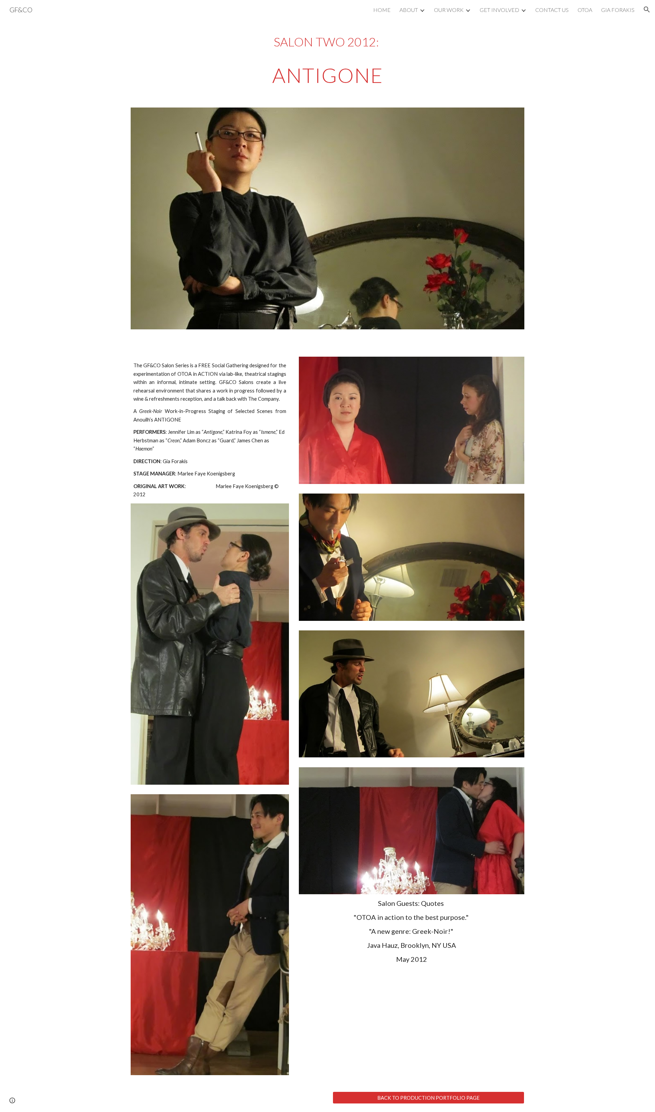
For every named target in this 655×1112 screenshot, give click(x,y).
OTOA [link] (585, 9)
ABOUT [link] (408, 9)
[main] (327, 60)
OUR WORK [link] (449, 9)
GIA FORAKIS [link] (618, 9)
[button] (647, 9)
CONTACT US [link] (552, 9)
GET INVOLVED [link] (499, 9)
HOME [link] (382, 9)
